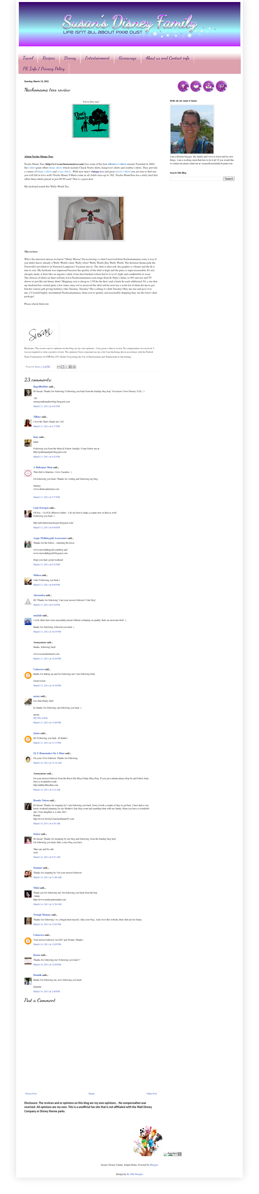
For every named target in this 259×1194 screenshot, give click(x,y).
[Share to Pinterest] (74, 367)
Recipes (48, 57)
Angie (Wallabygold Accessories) (50, 538)
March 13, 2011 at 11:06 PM (47, 722)
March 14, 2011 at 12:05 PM (47, 944)
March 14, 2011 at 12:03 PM (47, 924)
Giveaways (127, 57)
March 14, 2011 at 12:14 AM (47, 762)
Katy (35, 437)
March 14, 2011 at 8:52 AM (46, 857)
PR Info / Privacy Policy (44, 68)
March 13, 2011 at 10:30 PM (47, 685)
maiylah (37, 615)
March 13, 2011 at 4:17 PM (46, 426)
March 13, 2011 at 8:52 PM (46, 564)
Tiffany (37, 416)
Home (91, 1093)
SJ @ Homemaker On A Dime (49, 753)
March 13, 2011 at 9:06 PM (46, 584)
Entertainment (97, 57)
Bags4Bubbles (40, 386)
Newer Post (31, 1093)
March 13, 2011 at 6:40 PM (46, 527)
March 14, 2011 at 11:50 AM (47, 904)
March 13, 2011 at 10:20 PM (47, 658)
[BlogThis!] (63, 367)
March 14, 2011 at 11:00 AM (47, 877)
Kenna (36, 955)
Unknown (38, 669)
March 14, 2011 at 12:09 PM (47, 964)
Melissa (37, 575)
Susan (37, 366)
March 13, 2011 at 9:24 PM (46, 604)
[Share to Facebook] (70, 367)
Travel (28, 57)
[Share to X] (67, 367)
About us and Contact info (167, 57)
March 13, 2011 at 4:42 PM (46, 456)
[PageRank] (175, 1155)
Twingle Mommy (42, 914)
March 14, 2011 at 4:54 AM (46, 823)
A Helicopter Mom (42, 467)
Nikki (36, 887)
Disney (70, 57)
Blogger (154, 1164)
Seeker (36, 834)
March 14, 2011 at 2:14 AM (46, 789)
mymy (36, 696)
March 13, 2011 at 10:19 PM (47, 631)
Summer (37, 867)
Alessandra (39, 595)
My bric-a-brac (40, 717)
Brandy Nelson (41, 800)
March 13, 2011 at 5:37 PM (46, 497)
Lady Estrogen (41, 507)
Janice (36, 733)
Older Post (151, 1093)
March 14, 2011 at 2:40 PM (46, 991)
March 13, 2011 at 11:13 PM (47, 742)
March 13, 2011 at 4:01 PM (46, 406)
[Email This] (59, 367)
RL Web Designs (135, 1174)
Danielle (37, 975)
